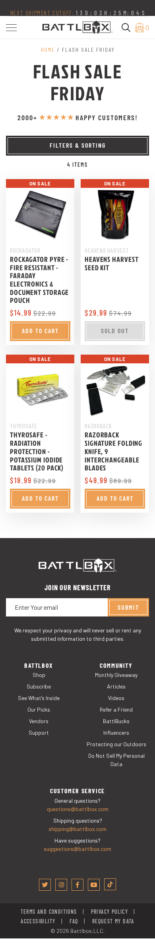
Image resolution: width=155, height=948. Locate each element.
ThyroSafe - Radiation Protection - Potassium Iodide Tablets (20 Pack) (37, 451)
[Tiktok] (110, 884)
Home (48, 49)
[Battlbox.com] (77, 26)
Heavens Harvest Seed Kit (112, 263)
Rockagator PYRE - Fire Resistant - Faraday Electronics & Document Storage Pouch (39, 279)
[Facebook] (77, 885)
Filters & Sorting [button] (78, 145)
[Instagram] (61, 885)
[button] (11, 27)
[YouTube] (94, 885)
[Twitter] (45, 885)
